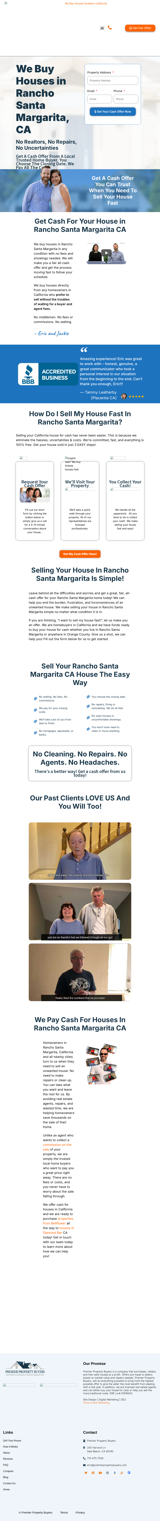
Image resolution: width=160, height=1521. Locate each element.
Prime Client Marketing (96, 1402)
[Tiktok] (122, 1473)
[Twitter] (86, 1473)
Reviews (8, 1459)
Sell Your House (12, 1440)
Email (91, 91)
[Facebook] (93, 1473)
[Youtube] (100, 1473)
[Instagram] (107, 1473)
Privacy (80, 1512)
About (6, 1452)
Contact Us (9, 1483)
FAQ (5, 1465)
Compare (8, 1471)
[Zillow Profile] (115, 1473)
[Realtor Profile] (129, 1473)
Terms (64, 1512)
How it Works (10, 1446)
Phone (118, 91)
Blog (5, 1477)
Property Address (99, 72)
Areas (6, 1489)
